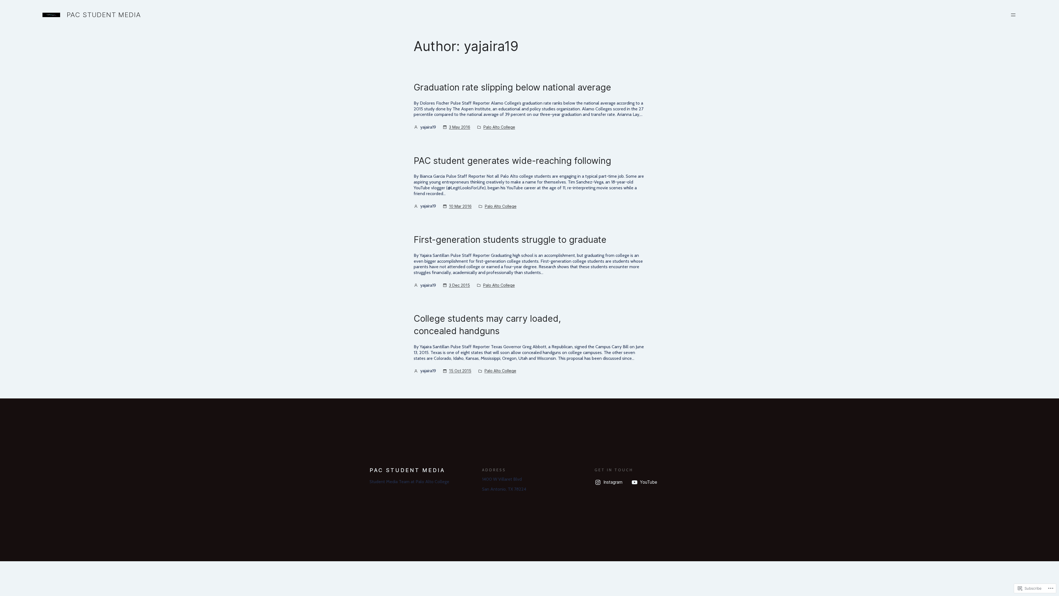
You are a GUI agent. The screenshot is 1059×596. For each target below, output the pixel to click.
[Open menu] (1013, 15)
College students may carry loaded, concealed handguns (487, 324)
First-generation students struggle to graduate (510, 239)
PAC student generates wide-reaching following (512, 160)
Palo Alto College (499, 127)
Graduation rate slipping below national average (512, 87)
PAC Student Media (104, 15)
